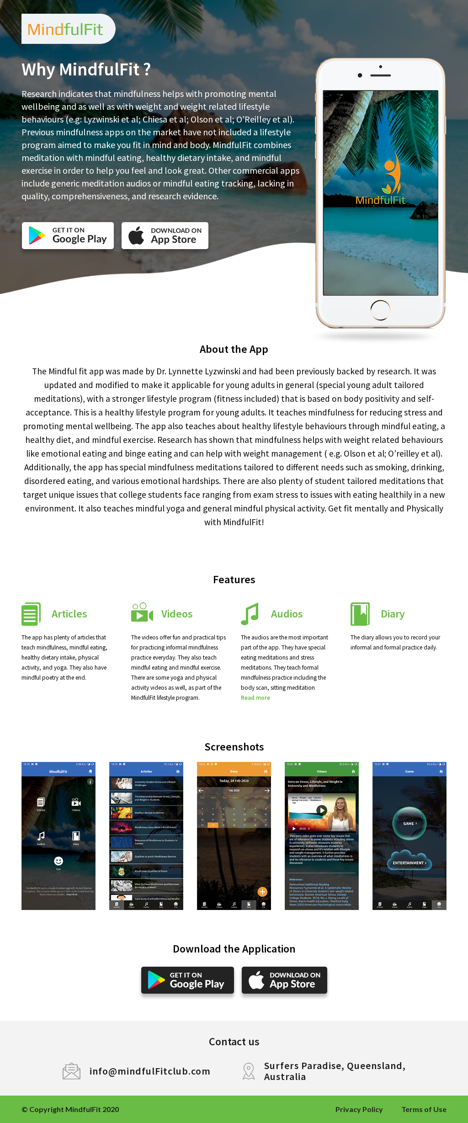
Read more (255, 698)
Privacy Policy (359, 1109)
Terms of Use (424, 1109)
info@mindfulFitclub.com (150, 1070)
